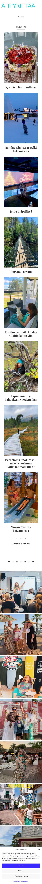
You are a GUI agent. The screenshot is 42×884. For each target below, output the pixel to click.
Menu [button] (22, 16)
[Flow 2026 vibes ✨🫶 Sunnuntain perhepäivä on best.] (21, 719)
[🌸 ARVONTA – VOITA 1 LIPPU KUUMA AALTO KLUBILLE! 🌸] (21, 677)
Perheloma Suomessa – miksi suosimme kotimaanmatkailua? (21, 463)
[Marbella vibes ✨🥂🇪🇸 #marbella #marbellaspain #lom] (21, 804)
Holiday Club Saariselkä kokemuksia (21, 149)
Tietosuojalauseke (24, 881)
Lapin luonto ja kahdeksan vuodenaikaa (21, 397)
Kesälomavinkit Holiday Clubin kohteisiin (21, 334)
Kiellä (21, 871)
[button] (39, 849)
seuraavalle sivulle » (21, 543)
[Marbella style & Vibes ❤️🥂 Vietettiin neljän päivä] (21, 762)
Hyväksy (21, 865)
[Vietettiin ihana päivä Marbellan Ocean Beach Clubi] (21, 634)
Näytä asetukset (21, 876)
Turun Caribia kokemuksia (21, 529)
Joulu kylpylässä (21, 211)
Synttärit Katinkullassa (21, 87)
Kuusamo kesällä (21, 272)
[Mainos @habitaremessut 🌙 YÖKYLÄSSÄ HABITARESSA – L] (21, 592)
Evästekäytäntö (16, 881)
